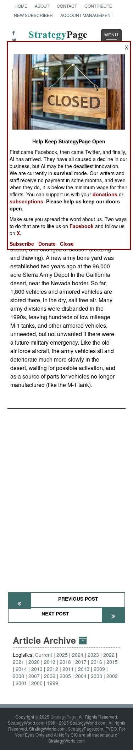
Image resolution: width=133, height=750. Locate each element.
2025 (62, 654)
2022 (109, 654)
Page (58, 38)
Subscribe (22, 243)
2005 (65, 675)
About (42, 6)
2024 (77, 654)
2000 (37, 682)
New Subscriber (33, 15)
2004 (81, 675)
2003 (96, 675)
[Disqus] (66, 497)
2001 (21, 682)
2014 (21, 668)
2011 (68, 668)
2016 (96, 661)
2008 (18, 675)
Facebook (82, 226)
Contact (67, 6)
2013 (37, 668)
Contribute (98, 6)
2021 (18, 661)
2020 (34, 661)
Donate (47, 243)
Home (21, 6)
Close (67, 243)
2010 (83, 668)
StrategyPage (63, 717)
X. (19, 233)
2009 (99, 668)
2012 (52, 668)
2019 (49, 661)
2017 (81, 661)
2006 (49, 675)
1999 (52, 682)
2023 (93, 654)
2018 (65, 661)
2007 (34, 675)
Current (43, 654)
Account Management (86, 15)
